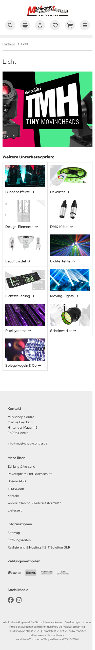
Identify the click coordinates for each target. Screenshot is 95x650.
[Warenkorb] (70, 25)
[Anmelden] (40, 25)
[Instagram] (19, 600)
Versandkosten (54, 622)
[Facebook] (11, 600)
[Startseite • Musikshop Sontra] (47, 15)
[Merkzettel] (55, 25)
